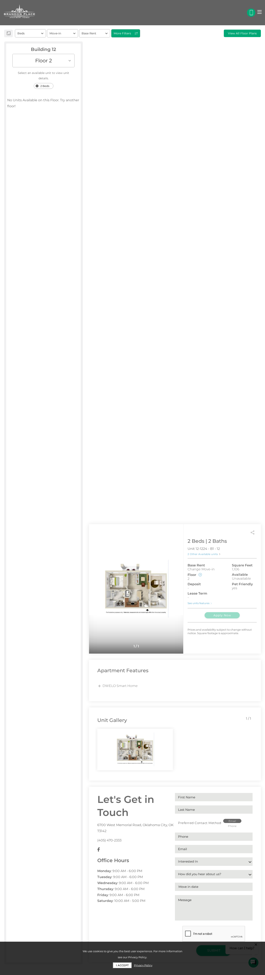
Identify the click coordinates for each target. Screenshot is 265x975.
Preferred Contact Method (199, 823)
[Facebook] (98, 850)
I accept (122, 965)
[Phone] (251, 12)
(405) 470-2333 (109, 840)
